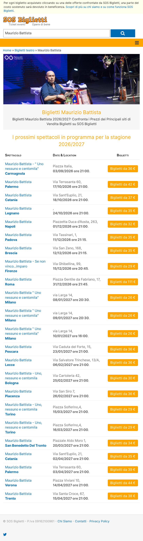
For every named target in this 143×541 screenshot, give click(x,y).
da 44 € (122, 483)
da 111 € (123, 282)
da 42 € (122, 184)
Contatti (80, 521)
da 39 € (122, 469)
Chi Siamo (65, 521)
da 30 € (122, 378)
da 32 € (122, 224)
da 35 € (122, 211)
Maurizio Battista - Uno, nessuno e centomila (23, 378)
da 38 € (122, 496)
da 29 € (122, 266)
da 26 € (122, 297)
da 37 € (122, 197)
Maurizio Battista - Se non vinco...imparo (25, 266)
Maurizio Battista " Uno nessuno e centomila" (23, 297)
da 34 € (122, 443)
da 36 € (122, 168)
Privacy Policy (99, 521)
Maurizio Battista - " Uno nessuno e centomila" (24, 169)
